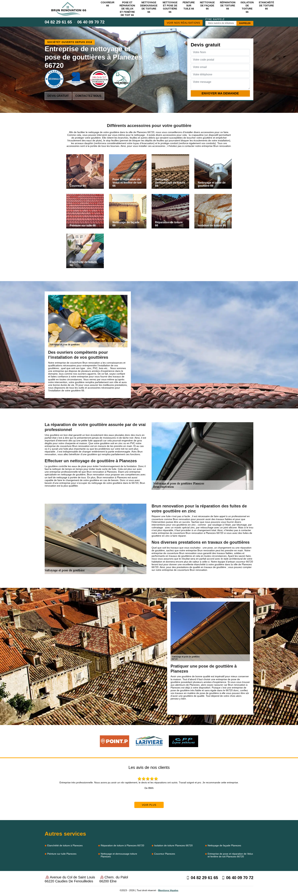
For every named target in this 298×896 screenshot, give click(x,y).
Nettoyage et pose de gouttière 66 (170, 7)
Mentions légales (168, 890)
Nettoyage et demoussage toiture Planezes (119, 855)
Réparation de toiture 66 (227, 5)
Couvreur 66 (107, 4)
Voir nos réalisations (183, 22)
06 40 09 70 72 (91, 22)
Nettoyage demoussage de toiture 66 (148, 7)
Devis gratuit (58, 95)
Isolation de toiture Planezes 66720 (173, 845)
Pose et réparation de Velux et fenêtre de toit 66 (127, 8)
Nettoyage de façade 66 (207, 5)
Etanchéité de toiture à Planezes (65, 845)
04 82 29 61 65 (58, 22)
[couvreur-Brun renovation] (69, 9)
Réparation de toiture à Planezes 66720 (122, 845)
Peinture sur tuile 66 (189, 5)
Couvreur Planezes (164, 853)
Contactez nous (88, 95)
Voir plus (149, 805)
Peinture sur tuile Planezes (61, 853)
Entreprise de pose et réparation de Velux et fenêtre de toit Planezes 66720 (230, 855)
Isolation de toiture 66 (247, 7)
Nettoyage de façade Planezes (224, 845)
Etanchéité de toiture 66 (266, 5)
